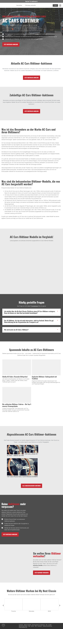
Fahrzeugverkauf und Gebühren (38, 624)
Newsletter (19, 5)
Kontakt (49, 624)
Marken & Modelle (27, 624)
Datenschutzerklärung (47, 626)
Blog (29, 626)
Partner (32, 626)
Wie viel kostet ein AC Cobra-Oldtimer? (16, 330)
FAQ (46, 624)
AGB (36, 626)
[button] (31, 312)
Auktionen (21, 624)
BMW (49, 611)
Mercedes (31, 611)
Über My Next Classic (23, 626)
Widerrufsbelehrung (23, 627)
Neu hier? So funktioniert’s (31, 1)
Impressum (39, 626)
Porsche (13, 611)
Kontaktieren (34, 306)
